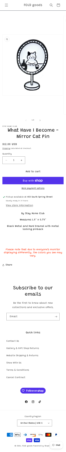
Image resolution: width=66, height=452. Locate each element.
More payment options (33, 188)
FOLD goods (27, 446)
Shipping (6, 148)
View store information (19, 205)
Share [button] (9, 265)
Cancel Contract (15, 377)
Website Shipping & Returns (22, 356)
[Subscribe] (55, 316)
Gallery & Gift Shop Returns (22, 348)
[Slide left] (25, 120)
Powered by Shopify (42, 446)
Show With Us (13, 363)
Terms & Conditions (17, 370)
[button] (6, 5)
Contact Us (12, 341)
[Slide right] (40, 120)
